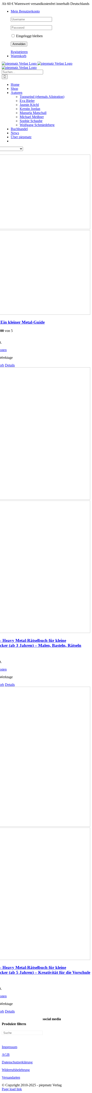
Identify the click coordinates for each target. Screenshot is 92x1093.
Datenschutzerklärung (17, 1062)
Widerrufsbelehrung (16, 1070)
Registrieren (19, 52)
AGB (6, 1054)
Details (10, 365)
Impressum (9, 1047)
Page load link (12, 1089)
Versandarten (11, 1077)
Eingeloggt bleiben (29, 36)
